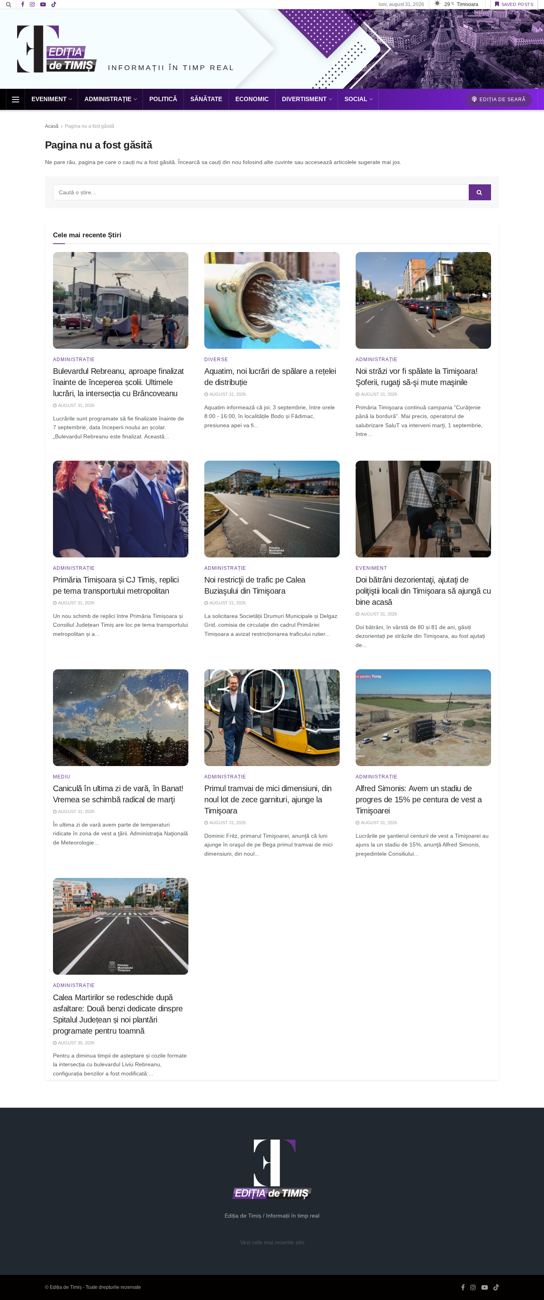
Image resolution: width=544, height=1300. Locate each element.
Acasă (52, 126)
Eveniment (49, 99)
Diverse (216, 359)
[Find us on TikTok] (53, 4)
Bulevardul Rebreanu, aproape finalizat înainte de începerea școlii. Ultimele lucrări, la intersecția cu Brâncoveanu (118, 382)
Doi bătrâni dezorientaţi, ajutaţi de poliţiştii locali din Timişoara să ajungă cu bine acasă (423, 590)
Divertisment (304, 99)
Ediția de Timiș (66, 1287)
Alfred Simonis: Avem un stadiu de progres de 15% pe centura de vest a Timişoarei (419, 799)
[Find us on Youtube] (43, 4)
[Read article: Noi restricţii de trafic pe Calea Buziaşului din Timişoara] (272, 509)
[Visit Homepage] (57, 48)
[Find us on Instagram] (32, 4)
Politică (163, 99)
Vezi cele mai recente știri (272, 1242)
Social (355, 99)
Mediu (61, 776)
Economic (252, 99)
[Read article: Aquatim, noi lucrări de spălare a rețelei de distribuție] (272, 300)
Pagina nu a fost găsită (89, 126)
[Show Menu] (15, 99)
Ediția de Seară (502, 99)
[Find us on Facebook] (22, 4)
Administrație (107, 99)
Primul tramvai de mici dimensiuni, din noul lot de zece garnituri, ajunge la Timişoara (268, 799)
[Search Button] (8, 4)
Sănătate (206, 99)
